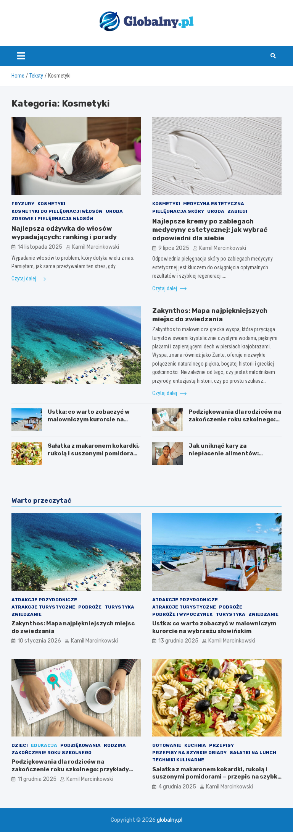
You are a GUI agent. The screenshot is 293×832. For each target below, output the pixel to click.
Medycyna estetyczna (213, 203)
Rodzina (115, 745)
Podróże (89, 607)
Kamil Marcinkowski (95, 247)
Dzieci (19, 745)
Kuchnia (195, 745)
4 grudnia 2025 (177, 786)
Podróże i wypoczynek (182, 614)
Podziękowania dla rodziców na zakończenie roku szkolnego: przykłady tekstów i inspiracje (234, 419)
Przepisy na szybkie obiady (189, 752)
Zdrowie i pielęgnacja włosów (52, 218)
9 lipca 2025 (173, 248)
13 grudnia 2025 (178, 641)
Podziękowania (80, 745)
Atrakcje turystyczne (43, 607)
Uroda (114, 211)
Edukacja (44, 745)
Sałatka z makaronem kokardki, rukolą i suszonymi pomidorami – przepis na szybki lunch (94, 453)
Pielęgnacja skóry (178, 211)
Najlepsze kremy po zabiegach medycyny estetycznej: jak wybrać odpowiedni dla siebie (209, 229)
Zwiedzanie (26, 614)
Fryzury (22, 203)
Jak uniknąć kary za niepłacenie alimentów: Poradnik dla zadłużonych (226, 453)
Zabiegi (237, 211)
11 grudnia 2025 (37, 779)
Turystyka (119, 607)
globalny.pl (169, 820)
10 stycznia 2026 (39, 641)
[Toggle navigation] (21, 56)
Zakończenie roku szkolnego (51, 752)
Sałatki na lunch (253, 752)
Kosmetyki (51, 203)
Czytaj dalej (24, 278)
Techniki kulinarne (178, 759)
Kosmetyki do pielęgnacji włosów (57, 211)
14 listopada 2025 (40, 247)
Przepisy (221, 745)
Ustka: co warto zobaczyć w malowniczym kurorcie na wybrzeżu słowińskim (89, 419)
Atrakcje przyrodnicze (44, 599)
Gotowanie (166, 745)
